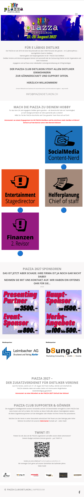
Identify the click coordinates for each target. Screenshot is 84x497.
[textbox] (42, 277)
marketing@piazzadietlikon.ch (50, 461)
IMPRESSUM (39, 489)
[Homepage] (13, 11)
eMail (42, 287)
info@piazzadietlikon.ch (42, 94)
